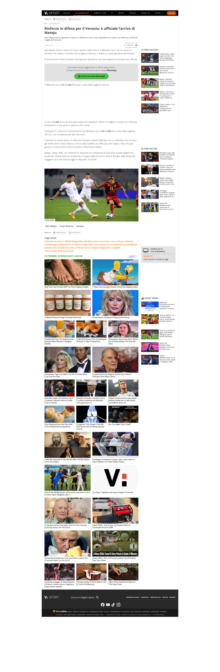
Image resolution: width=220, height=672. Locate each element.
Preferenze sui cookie (92, 614)
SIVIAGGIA (138, 611)
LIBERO (69, 611)
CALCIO (66, 13)
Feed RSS (165, 597)
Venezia (80, 226)
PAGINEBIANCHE (115, 611)
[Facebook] (102, 606)
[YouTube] (108, 606)
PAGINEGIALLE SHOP (96, 611)
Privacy (74, 614)
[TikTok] (113, 606)
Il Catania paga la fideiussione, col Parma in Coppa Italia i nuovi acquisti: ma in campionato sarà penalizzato (90, 244)
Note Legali (67, 614)
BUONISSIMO (155, 611)
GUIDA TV (145, 13)
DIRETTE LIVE (100, 13)
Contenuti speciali (132, 597)
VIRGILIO (75, 611)
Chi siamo (59, 614)
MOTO (121, 13)
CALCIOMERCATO (82, 13)
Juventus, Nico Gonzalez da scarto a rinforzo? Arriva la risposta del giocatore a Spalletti (82, 247)
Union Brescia (66, 226)
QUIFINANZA (146, 611)
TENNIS (132, 13)
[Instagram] (118, 606)
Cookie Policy (81, 614)
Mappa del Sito (155, 597)
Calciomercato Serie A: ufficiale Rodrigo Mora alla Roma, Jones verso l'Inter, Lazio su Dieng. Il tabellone (88, 241)
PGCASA (106, 611)
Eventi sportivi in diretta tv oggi (156, 259)
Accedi (172, 13)
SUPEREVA (163, 611)
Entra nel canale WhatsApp (93, 76)
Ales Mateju (51, 226)
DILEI (132, 611)
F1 (112, 13)
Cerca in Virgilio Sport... (83, 597)
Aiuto (101, 614)
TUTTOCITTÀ (126, 611)
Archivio (172, 597)
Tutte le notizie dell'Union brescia (58, 251)
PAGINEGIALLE (84, 611)
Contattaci (145, 597)
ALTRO (158, 13)
